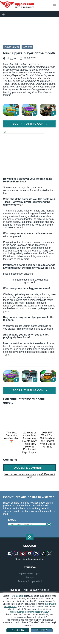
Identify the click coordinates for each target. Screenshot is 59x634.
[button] (30, 537)
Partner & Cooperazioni (30, 581)
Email (12, 520)
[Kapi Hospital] (29, 376)
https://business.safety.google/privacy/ (29, 611)
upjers (17, 4)
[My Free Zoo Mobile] (11, 110)
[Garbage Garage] (48, 110)
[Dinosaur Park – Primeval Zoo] (29, 110)
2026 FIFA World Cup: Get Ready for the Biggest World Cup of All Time (47, 439)
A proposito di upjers (29, 573)
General (27, 47)
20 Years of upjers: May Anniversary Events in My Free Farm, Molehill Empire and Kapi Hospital (29, 442)
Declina (41, 630)
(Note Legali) (16, 595)
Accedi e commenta (29, 467)
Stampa (29, 577)
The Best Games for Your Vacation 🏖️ (11, 437)
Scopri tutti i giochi (30, 123)
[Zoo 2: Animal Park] (48, 376)
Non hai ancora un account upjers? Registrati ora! (29, 475)
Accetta (18, 630)
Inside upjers (11, 47)
